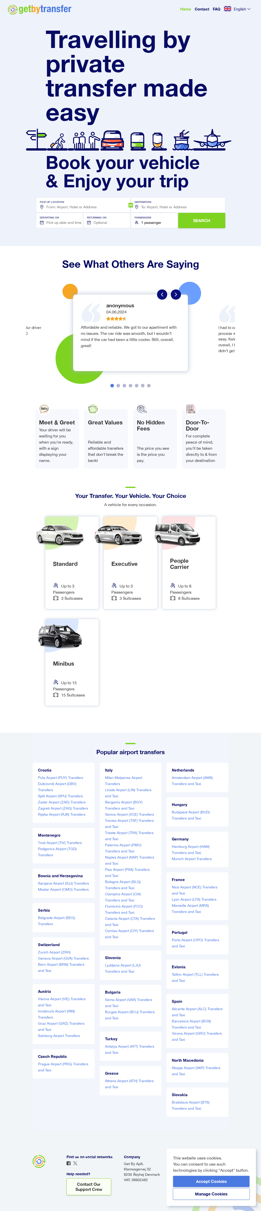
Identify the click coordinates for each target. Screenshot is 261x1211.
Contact (202, 9)
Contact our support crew (88, 1187)
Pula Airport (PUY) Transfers (60, 778)
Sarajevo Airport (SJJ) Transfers (63, 883)
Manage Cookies (211, 1193)
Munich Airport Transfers (192, 859)
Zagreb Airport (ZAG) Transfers (63, 808)
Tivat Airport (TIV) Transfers (60, 843)
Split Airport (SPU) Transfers (60, 796)
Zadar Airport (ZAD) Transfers (62, 802)
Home (185, 9)
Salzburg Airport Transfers (59, 1036)
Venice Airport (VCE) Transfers (129, 814)
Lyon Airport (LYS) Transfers (194, 899)
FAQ (216, 9)
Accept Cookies (211, 1181)
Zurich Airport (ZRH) (54, 952)
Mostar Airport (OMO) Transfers (63, 889)
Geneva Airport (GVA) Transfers (63, 958)
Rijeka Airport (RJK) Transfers (61, 814)
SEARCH (201, 220)
